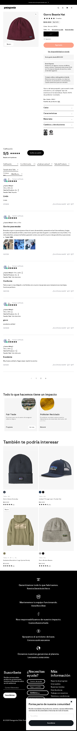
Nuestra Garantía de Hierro (38, 588)
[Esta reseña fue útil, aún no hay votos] (68, 204)
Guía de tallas (69, 29)
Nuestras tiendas (57, 687)
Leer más (9, 237)
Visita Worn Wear (38, 606)
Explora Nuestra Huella (38, 623)
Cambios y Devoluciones (35, 693)
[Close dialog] (71, 701)
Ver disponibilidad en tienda (58, 52)
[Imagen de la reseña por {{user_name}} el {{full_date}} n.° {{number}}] (8, 244)
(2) (13, 505)
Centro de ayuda (36, 681)
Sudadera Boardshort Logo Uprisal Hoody (16, 560)
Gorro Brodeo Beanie (45, 560)
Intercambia (55, 684)
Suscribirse (51, 723)
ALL (54, 34)
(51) (49, 505)
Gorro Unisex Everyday (10, 499)
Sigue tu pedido (35, 687)
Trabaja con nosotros (59, 693)
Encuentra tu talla (57, 29)
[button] (58, 8)
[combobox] (10, 164)
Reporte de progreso (59, 681)
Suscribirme (10, 695)
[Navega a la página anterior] (31, 378)
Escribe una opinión (35, 153)
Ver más (31, 427)
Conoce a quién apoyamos (38, 640)
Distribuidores (56, 690)
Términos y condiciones (60, 696)
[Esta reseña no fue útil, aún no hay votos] (71, 204)
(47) (49, 566)
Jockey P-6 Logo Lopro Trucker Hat (50, 499)
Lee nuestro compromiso (38, 657)
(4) (13, 566)
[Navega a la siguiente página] (46, 378)
